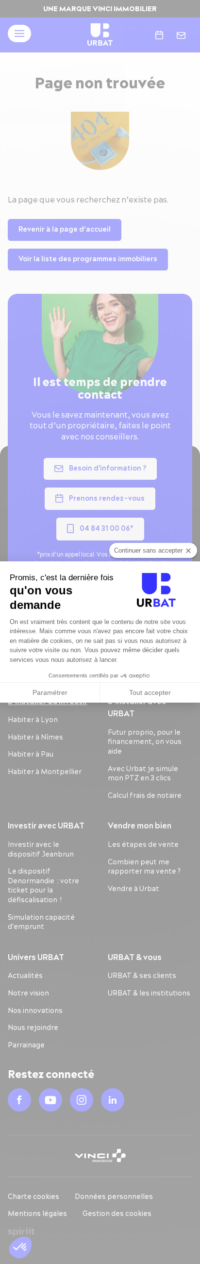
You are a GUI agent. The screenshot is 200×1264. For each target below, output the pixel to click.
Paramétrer (50, 692)
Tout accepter (150, 692)
